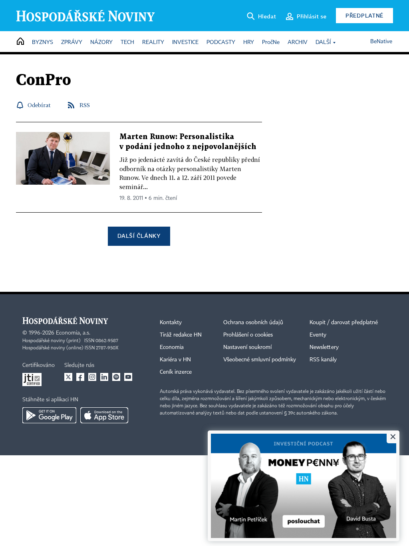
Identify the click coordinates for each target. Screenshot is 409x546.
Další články (138, 235)
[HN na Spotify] (116, 377)
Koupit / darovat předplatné (344, 322)
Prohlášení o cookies (248, 335)
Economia (172, 347)
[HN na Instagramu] (92, 377)
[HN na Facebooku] (80, 377)
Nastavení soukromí (247, 347)
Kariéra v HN (175, 360)
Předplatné (364, 15)
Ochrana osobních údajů (253, 322)
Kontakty (171, 322)
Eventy (318, 335)
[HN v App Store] (104, 415)
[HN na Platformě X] (68, 377)
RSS (84, 105)
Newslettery (324, 347)
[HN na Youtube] (128, 377)
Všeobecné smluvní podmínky (259, 360)
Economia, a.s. (73, 333)
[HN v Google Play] (49, 415)
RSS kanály (323, 360)
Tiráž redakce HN (181, 335)
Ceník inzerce (176, 372)
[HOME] (20, 41)
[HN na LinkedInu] (104, 377)
